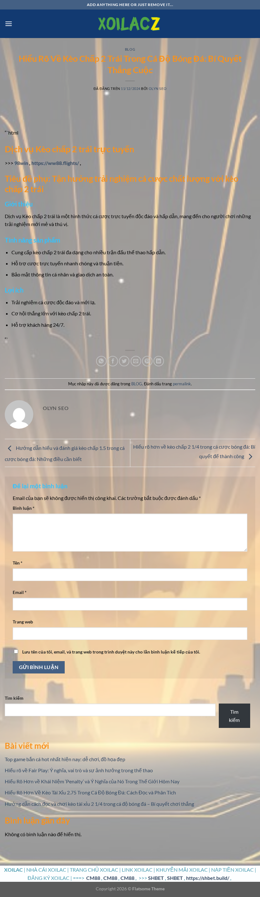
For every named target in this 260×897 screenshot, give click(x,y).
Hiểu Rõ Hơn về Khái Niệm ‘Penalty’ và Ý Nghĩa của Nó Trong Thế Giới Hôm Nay (92, 781)
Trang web (23, 621)
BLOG (130, 49)
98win (21, 163)
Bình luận (24, 508)
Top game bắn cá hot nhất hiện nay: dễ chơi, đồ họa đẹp (65, 759)
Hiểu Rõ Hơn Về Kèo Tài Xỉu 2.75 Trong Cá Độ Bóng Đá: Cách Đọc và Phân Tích (90, 792)
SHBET (156, 878)
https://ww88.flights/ (55, 163)
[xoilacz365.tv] (130, 23)
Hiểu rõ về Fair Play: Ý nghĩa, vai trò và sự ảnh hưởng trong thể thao (79, 770)
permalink (182, 383)
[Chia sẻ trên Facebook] (112, 361)
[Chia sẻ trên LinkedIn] (158, 361)
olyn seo (157, 88)
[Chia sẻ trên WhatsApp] (101, 361)
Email (20, 592)
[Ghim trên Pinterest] (147, 361)
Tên (18, 562)
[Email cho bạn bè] (136, 361)
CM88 (93, 878)
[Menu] (8, 23)
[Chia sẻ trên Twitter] (124, 361)
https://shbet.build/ (207, 878)
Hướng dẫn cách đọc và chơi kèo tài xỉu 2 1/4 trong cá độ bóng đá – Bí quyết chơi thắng (99, 804)
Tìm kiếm (14, 698)
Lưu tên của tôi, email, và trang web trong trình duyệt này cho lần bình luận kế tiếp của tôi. (111, 651)
